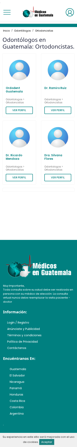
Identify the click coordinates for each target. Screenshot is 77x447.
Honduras (16, 394)
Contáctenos (16, 348)
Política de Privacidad (22, 342)
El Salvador (17, 375)
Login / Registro (18, 322)
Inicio (6, 30)
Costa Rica (17, 401)
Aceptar (46, 442)
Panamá (16, 388)
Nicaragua (17, 382)
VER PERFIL (19, 110)
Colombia (17, 407)
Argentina (17, 414)
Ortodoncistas (44, 30)
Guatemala (18, 369)
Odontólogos (22, 30)
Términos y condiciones (24, 335)
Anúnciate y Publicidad (23, 329)
